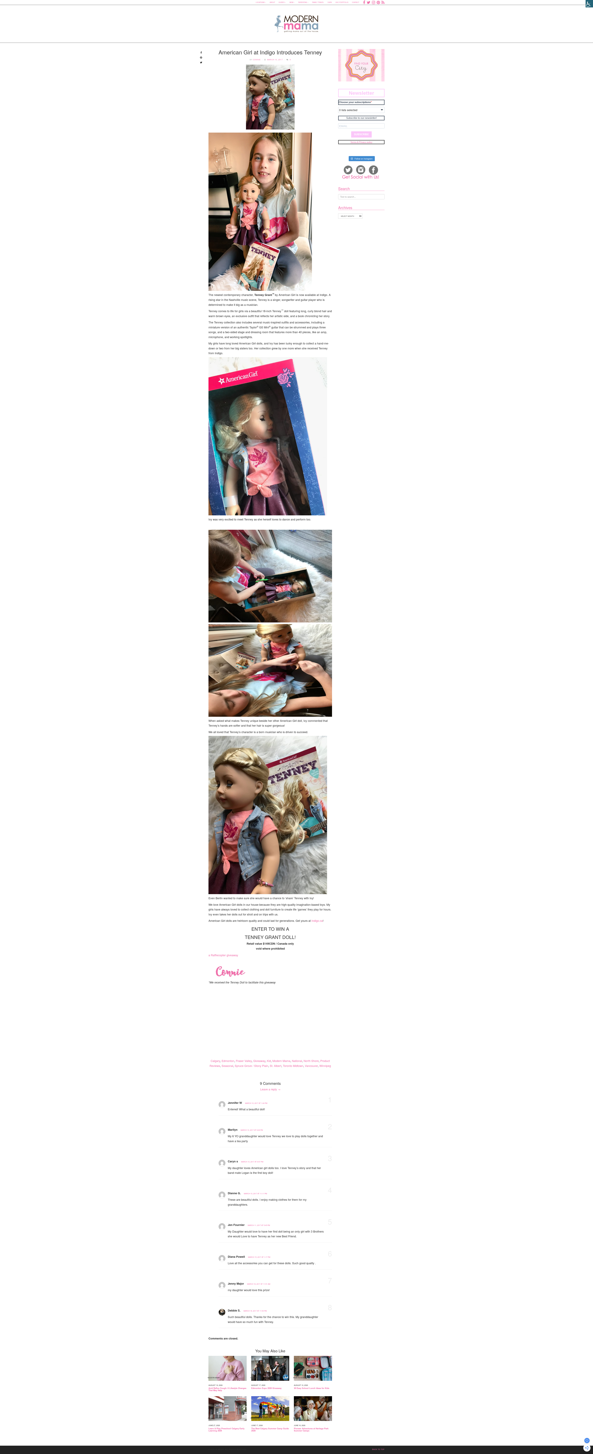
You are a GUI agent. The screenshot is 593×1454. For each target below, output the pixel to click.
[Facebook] (364, 2)
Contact (355, 2)
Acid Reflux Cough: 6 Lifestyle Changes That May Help (227, 1389)
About (272, 2)
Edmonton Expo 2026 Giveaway (266, 1388)
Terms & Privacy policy (361, 142)
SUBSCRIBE (361, 134)
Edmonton (228, 1061)
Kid (269, 1061)
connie (257, 59)
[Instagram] (373, 2)
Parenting (302, 2)
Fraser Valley (244, 1061)
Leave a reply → (270, 1089)
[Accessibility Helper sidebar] (589, 3)
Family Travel (318, 2)
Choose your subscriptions (355, 102)
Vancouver (311, 1066)
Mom (291, 2)
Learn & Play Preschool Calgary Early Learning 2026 (226, 1429)
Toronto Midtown (293, 1066)
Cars (330, 2)
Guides (282, 2)
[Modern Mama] (296, 22)
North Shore (311, 1061)
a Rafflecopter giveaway (223, 955)
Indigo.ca (317, 921)
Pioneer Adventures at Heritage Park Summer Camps (311, 1429)
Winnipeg (325, 1066)
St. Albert (275, 1066)
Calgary (215, 1061)
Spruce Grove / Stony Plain (251, 1066)
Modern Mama (281, 1061)
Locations (260, 2)
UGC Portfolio (341, 2)
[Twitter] (368, 2)
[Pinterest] (378, 2)
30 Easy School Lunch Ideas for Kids (311, 1388)
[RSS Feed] (383, 2)
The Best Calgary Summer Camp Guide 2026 (270, 1429)
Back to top (378, 1449)
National (297, 1061)
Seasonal (227, 1066)
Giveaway (259, 1061)
